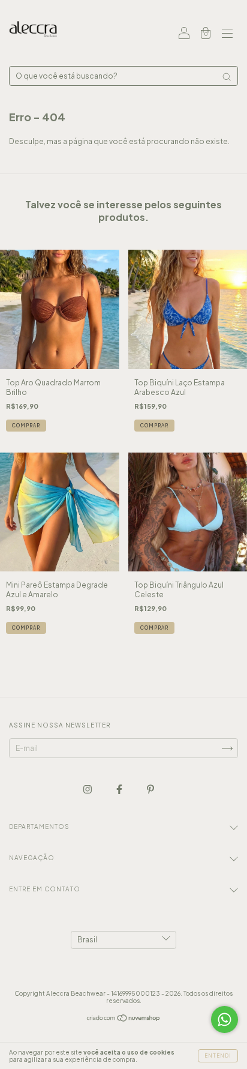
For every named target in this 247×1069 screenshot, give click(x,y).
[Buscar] (226, 77)
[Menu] (227, 34)
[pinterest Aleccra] (150, 788)
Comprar (26, 426)
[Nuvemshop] (123, 1019)
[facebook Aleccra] (120, 788)
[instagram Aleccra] (88, 788)
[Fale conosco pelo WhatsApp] (224, 1019)
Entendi (217, 1056)
